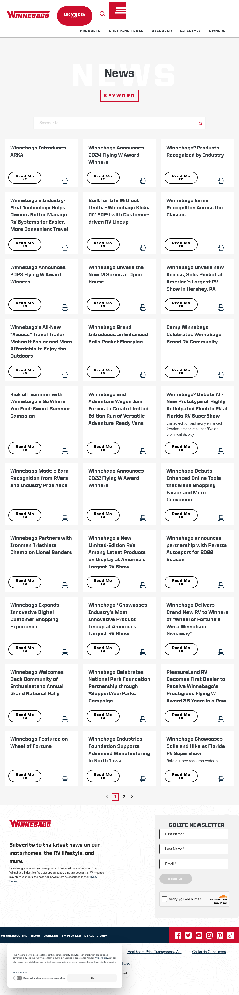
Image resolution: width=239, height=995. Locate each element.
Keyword (119, 95)
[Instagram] (209, 937)
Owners (217, 31)
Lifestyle (190, 31)
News (35, 935)
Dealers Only (95, 935)
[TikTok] (230, 937)
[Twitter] (188, 937)
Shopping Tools (126, 31)
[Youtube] (199, 937)
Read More (25, 177)
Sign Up (175, 879)
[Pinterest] (220, 937)
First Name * (175, 834)
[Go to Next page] (132, 797)
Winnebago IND (14, 935)
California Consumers (209, 952)
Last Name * (174, 849)
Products (90, 31)
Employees (71, 935)
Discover (162, 31)
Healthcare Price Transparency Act (154, 952)
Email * (170, 864)
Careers (51, 935)
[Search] (102, 14)
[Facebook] (178, 937)
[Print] (68, 179)
